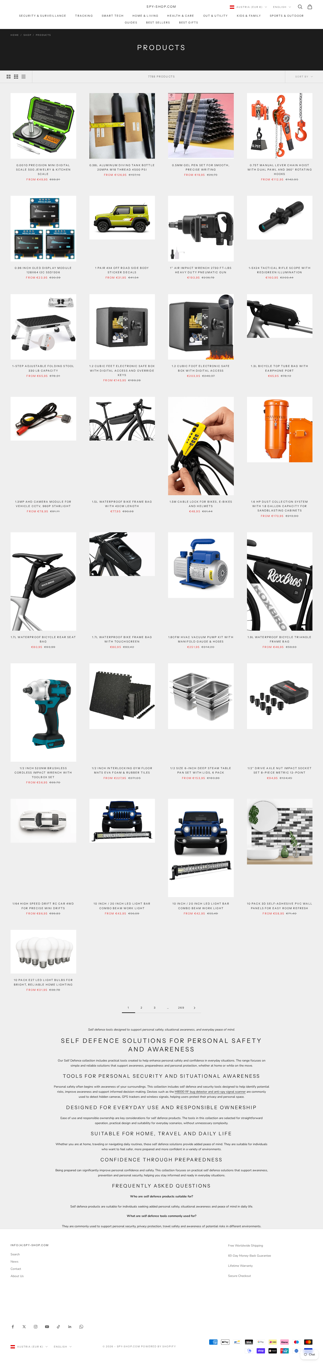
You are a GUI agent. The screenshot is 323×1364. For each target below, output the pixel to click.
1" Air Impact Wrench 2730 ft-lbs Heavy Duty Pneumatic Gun (201, 270)
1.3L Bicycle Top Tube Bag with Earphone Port (279, 368)
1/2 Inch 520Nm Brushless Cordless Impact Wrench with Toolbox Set (43, 773)
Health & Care (180, 15)
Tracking (84, 15)
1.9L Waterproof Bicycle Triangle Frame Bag (280, 639)
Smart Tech (113, 15)
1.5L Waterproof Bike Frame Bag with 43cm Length (122, 504)
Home (15, 35)
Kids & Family (249, 15)
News (14, 1262)
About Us (17, 1276)
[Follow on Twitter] (24, 1326)
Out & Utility (215, 15)
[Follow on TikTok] (58, 1326)
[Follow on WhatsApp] (81, 1326)
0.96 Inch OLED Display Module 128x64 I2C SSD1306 (43, 270)
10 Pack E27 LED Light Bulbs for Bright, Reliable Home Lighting (43, 982)
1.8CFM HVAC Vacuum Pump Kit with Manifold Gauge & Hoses (201, 639)
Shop (27, 35)
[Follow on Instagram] (35, 1326)
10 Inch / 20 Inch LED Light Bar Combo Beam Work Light (122, 906)
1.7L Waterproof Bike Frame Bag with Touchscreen (122, 639)
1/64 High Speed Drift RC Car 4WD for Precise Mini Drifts (43, 906)
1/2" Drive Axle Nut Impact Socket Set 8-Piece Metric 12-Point (280, 770)
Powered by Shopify (158, 1346)
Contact (16, 1269)
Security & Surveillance (43, 15)
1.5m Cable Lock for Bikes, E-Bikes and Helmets (201, 504)
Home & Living (145, 15)
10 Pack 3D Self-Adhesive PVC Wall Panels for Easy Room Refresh (279, 906)
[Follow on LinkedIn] (70, 1326)
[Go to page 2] (194, 1008)
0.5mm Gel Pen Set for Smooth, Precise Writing (201, 167)
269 (181, 1007)
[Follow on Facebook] (13, 1326)
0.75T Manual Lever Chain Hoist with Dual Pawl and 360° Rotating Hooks (279, 170)
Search (15, 1254)
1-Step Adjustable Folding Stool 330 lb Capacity (43, 368)
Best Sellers (158, 22)
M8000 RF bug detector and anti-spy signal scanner (210, 1092)
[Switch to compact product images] (23, 77)
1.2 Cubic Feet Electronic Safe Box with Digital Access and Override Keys (122, 370)
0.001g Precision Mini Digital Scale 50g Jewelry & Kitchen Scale (43, 170)
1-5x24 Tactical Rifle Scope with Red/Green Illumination (280, 270)
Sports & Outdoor (287, 15)
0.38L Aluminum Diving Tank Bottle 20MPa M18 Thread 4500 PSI (122, 167)
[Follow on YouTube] (47, 1326)
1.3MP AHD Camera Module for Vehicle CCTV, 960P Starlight (43, 504)
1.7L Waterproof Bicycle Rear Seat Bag (43, 639)
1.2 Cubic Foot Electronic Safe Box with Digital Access (201, 368)
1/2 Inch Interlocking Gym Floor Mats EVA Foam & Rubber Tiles (122, 770)
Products (43, 35)
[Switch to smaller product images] (16, 77)
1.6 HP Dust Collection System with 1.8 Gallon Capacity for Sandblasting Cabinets (279, 506)
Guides (131, 22)
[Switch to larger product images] (9, 77)
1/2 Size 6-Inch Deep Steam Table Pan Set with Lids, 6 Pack (200, 770)
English (280, 7)
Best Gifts (188, 22)
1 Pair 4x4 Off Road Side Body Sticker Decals (122, 270)
